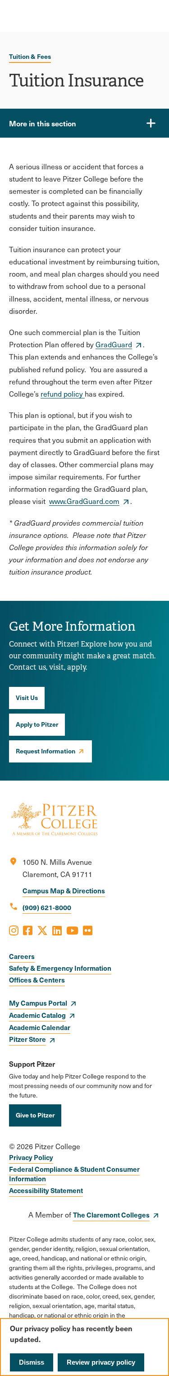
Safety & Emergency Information (60, 968)
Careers (22, 956)
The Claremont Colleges (111, 1214)
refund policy (63, 393)
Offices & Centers (37, 979)
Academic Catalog (37, 1015)
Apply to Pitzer (37, 724)
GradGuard (114, 344)
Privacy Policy (31, 1157)
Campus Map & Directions (64, 890)
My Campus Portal (38, 1002)
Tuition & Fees (30, 56)
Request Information (45, 750)
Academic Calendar (39, 1027)
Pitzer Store (27, 1039)
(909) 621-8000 (47, 907)
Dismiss (31, 1362)
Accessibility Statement (46, 1190)
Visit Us (27, 697)
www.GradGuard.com (84, 501)
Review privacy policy (101, 1362)
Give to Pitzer (35, 1114)
